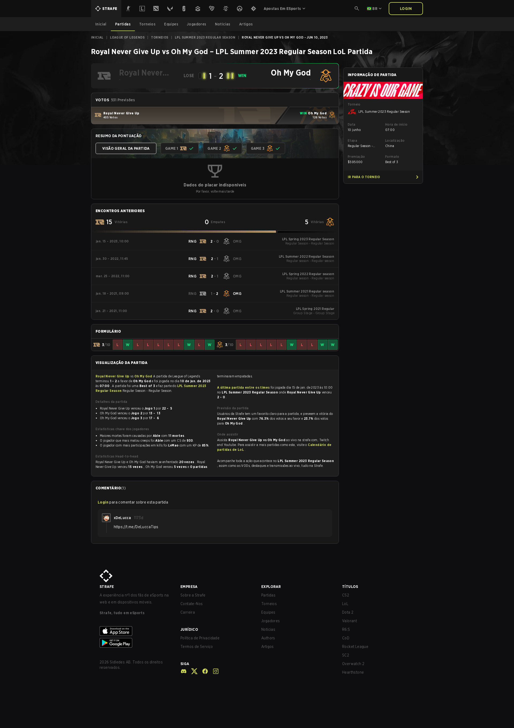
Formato (392, 157)
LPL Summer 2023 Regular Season (205, 37)
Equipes (268, 612)
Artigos (267, 646)
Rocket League (355, 646)
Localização (395, 140)
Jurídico (189, 629)
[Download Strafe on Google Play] (136, 643)
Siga (184, 664)
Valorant (349, 621)
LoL (345, 604)
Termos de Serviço (196, 646)
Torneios (159, 37)
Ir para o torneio (364, 177)
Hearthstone (353, 672)
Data (352, 124)
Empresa (189, 586)
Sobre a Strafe (193, 595)
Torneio (354, 104)
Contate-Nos (191, 604)
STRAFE (107, 586)
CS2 (345, 595)
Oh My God (143, 376)
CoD (345, 638)
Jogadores (270, 621)
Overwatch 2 (353, 664)
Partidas (268, 595)
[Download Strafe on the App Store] (136, 631)
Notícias (268, 629)
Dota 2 (347, 612)
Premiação (356, 157)
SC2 (345, 655)
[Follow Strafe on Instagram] (213, 671)
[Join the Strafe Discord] (183, 671)
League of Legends (127, 37)
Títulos (350, 586)
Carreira (187, 612)
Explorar (271, 586)
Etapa (352, 140)
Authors (268, 638)
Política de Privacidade (200, 638)
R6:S (346, 629)
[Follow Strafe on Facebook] (203, 671)
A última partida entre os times (243, 387)
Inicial (97, 37)
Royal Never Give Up (113, 376)
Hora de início (396, 124)
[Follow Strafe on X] (192, 671)
